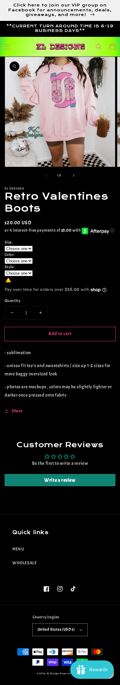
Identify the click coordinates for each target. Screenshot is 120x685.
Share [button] (17, 410)
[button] (7, 46)
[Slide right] (73, 175)
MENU (18, 549)
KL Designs (53, 673)
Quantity (12, 300)
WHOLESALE (24, 563)
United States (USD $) (56, 629)
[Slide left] (46, 175)
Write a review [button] (59, 480)
